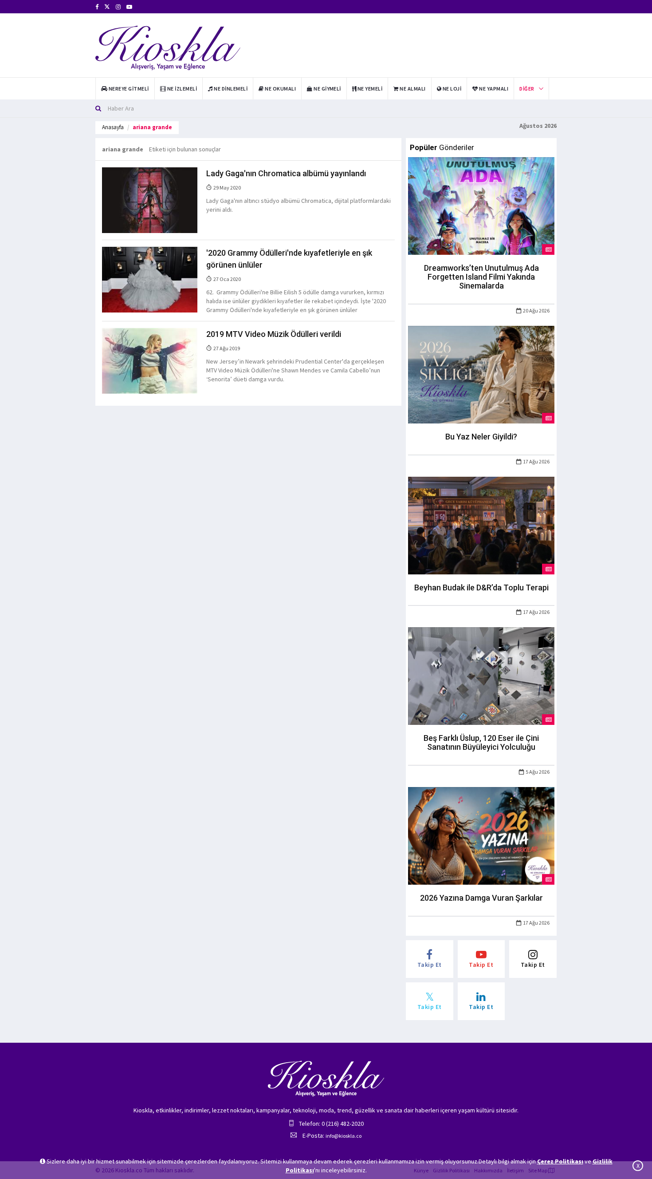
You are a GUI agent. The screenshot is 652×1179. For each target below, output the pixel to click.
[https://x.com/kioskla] (107, 7)
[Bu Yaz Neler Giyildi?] (481, 374)
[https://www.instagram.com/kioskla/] (118, 7)
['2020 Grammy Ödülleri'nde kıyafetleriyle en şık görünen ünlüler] (149, 279)
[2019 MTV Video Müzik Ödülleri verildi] (149, 360)
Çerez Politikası (560, 1161)
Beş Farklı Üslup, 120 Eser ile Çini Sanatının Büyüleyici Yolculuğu (481, 742)
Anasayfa (113, 127)
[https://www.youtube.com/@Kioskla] (129, 7)
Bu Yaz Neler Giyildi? (481, 436)
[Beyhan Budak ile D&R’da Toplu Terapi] (481, 525)
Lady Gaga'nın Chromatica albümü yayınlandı (286, 173)
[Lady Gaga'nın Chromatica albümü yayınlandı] (149, 200)
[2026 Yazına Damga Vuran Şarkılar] (481, 835)
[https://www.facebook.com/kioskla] (96, 7)
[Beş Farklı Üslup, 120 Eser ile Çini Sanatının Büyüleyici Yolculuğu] (481, 676)
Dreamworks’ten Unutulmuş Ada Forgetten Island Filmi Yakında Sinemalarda (481, 276)
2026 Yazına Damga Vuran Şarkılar (481, 897)
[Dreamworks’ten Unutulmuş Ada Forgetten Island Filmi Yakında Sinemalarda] (481, 206)
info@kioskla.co (343, 1135)
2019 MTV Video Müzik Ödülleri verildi (273, 334)
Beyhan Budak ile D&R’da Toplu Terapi (481, 587)
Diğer (526, 88)
